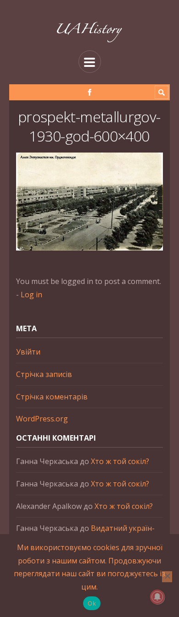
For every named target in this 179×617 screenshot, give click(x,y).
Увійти (28, 352)
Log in (31, 294)
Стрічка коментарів (52, 397)
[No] (167, 576)
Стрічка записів (44, 374)
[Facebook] (90, 92)
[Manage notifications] (157, 597)
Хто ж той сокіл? (120, 461)
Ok (92, 603)
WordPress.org (42, 419)
